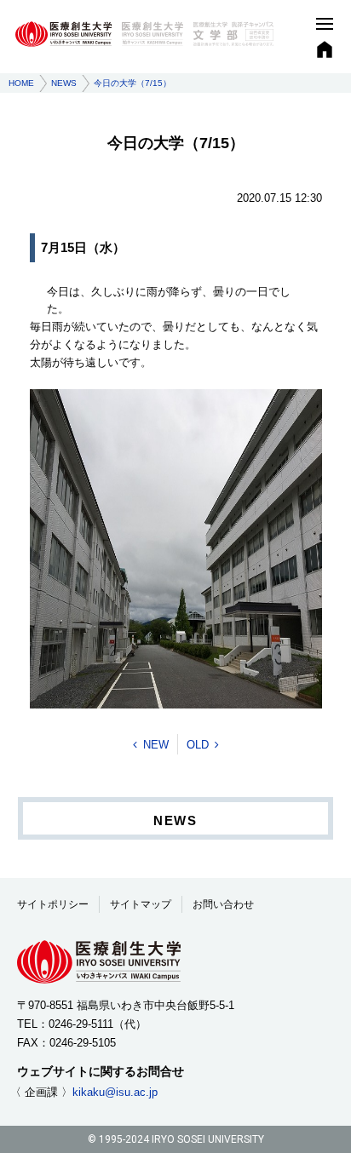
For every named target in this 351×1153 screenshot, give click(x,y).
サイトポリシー (53, 904)
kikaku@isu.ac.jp (115, 1092)
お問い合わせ (223, 904)
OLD (198, 744)
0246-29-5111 (81, 1024)
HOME (21, 83)
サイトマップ (140, 904)
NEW (156, 744)
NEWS (64, 83)
